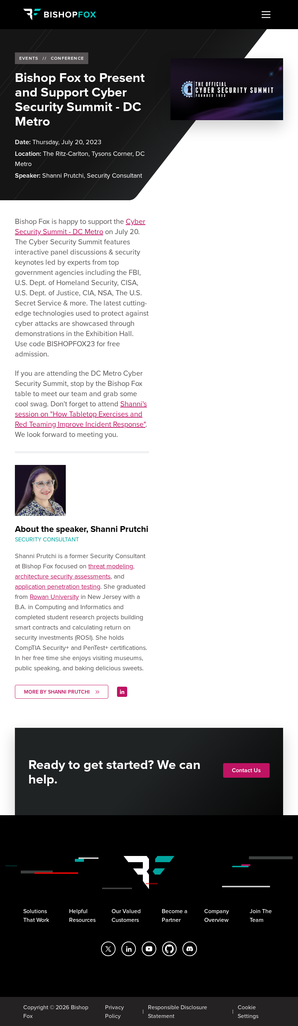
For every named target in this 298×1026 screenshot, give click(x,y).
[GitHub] (169, 949)
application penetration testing (57, 586)
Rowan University (54, 596)
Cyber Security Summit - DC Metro (80, 226)
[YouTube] (149, 949)
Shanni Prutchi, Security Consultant (92, 175)
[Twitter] (108, 949)
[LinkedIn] (128, 949)
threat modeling (110, 566)
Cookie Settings (248, 1011)
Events (28, 58)
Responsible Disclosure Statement (177, 1011)
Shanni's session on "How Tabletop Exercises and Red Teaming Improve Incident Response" (81, 413)
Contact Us (246, 770)
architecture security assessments (62, 576)
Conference (67, 58)
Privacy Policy (114, 1011)
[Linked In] (122, 692)
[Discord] (189, 949)
